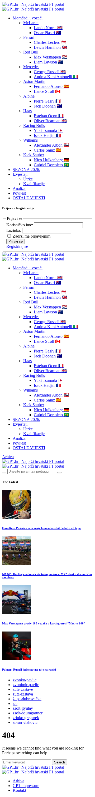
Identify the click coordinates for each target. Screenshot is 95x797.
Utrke (28, 179)
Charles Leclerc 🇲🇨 (50, 42)
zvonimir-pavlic (26, 684)
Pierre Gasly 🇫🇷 (47, 101)
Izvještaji (20, 174)
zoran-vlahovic (25, 722)
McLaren (31, 22)
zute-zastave (23, 689)
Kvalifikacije (34, 183)
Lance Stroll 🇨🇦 (47, 91)
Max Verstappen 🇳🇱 (50, 57)
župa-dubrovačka (27, 699)
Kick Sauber (33, 155)
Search (59, 762)
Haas (27, 111)
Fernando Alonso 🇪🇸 (51, 86)
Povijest (19, 193)
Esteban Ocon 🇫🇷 (49, 116)
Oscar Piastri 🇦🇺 (47, 32)
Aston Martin (34, 81)
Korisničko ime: (20, 225)
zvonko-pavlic (24, 680)
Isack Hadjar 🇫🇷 (47, 135)
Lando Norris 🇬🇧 (48, 27)
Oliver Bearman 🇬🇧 (50, 121)
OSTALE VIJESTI (29, 198)
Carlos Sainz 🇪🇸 (47, 150)
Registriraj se (17, 246)
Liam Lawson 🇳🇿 (48, 62)
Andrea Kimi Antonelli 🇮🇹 (56, 76)
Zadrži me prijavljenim (31, 236)
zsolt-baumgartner (27, 713)
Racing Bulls (34, 125)
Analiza (19, 188)
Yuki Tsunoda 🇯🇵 (48, 130)
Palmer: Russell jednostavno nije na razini (29, 669)
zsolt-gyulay (23, 708)
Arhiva (8, 456)
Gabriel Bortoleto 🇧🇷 (51, 165)
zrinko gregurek (26, 717)
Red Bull (30, 52)
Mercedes (31, 67)
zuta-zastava (23, 694)
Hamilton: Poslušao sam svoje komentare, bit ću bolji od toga (41, 527)
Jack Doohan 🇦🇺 (48, 106)
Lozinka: (14, 230)
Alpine (29, 96)
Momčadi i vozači (27, 18)
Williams (30, 140)
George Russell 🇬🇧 (50, 71)
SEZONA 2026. (26, 169)
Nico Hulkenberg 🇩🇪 (51, 160)
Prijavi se (15, 241)
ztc (15, 703)
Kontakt (19, 790)
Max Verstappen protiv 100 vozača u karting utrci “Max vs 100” (43, 623)
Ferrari (28, 37)
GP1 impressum (26, 785)
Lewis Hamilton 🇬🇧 (50, 47)
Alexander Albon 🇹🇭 (51, 145)
